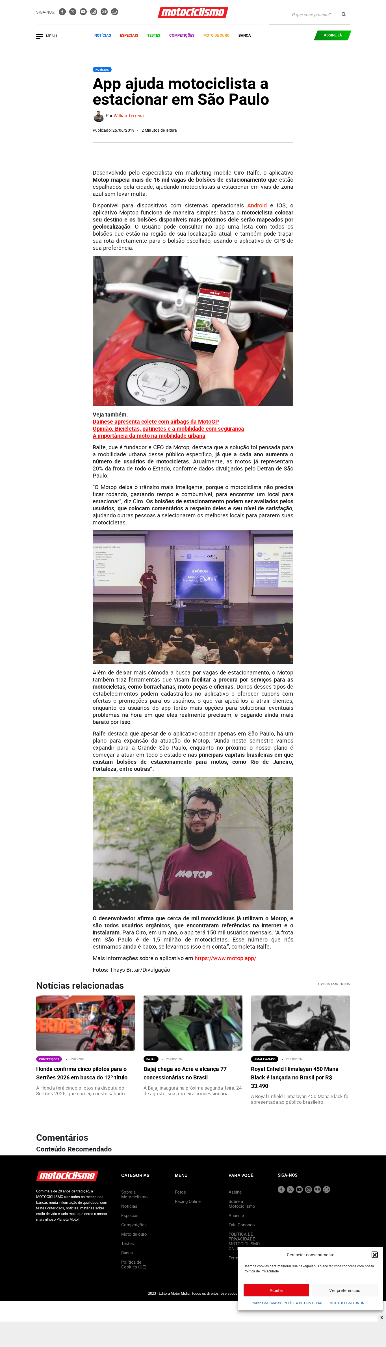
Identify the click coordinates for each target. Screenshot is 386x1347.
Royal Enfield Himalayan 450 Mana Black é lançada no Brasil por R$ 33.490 (295, 1077)
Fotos (180, 1192)
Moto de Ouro (216, 35)
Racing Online (188, 1201)
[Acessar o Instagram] (94, 13)
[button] (375, 1254)
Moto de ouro (134, 1234)
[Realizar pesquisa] (344, 14)
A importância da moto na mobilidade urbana (149, 435)
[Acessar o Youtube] (84, 13)
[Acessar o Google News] (105, 13)
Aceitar (276, 1290)
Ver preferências (344, 1290)
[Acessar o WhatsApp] (114, 13)
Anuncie (236, 1215)
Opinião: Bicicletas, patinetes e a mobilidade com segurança (168, 428)
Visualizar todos (335, 984)
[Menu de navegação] (39, 37)
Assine (235, 1192)
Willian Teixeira (129, 116)
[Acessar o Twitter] (73, 13)
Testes (153, 35)
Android (257, 205)
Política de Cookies (266, 1303)
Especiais (129, 35)
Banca (244, 35)
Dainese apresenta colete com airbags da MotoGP (156, 421)
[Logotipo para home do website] (193, 12)
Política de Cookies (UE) (133, 1264)
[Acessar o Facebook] (63, 13)
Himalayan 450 (265, 1059)
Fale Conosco (242, 1224)
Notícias (102, 35)
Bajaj (151, 1059)
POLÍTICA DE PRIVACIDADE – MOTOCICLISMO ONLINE (325, 1303)
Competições (181, 35)
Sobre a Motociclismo (134, 1194)
